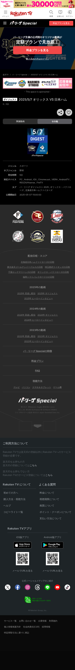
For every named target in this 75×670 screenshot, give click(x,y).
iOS (35, 179)
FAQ (37, 370)
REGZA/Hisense (27, 182)
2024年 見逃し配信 (26, 315)
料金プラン (37, 360)
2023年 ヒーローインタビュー (38, 341)
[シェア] (60, 112)
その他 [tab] (55, 121)
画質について (47, 505)
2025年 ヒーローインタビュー (38, 298)
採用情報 (46, 626)
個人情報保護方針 (12, 626)
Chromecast (44, 179)
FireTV (40, 182)
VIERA (55, 179)
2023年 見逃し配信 (26, 336)
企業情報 (42, 621)
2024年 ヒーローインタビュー (38, 320)
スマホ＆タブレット (41, 387)
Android (28, 179)
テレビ (16, 387)
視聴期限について (49, 499)
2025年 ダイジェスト (48, 293)
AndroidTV (64, 179)
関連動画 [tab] (20, 121)
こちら (33, 465)
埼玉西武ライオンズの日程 (57, 267)
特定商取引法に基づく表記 (16, 632)
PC (21, 179)
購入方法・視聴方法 (14, 499)
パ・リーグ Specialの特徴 (37, 350)
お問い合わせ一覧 (27, 621)
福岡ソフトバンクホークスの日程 (38, 277)
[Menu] (5, 23)
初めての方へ (10, 492)
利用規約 (53, 621)
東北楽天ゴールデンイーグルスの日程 (25, 267)
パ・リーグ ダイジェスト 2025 (34, 187)
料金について (47, 492)
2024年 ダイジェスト (48, 315)
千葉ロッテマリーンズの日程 (21, 272)
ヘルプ (7, 505)
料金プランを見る (37, 50)
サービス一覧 (10, 621)
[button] (68, 112)
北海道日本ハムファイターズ (38, 190)
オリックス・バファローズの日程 (53, 272)
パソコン (26, 387)
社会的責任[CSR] (31, 626)
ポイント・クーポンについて (55, 511)
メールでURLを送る (22, 570)
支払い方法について (51, 518)
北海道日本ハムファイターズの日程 (37, 262)
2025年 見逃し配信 (26, 293)
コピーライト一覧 (13, 511)
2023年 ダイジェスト (48, 336)
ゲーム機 (57, 387)
